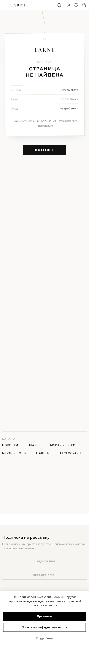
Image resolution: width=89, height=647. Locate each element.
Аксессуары (70, 453)
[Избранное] (76, 5)
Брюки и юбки (62, 445)
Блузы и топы (14, 453)
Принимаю (44, 616)
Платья (34, 445)
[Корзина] (84, 5)
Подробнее (44, 638)
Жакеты (43, 453)
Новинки (10, 445)
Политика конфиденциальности (45, 627)
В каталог (44, 150)
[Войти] (69, 5)
